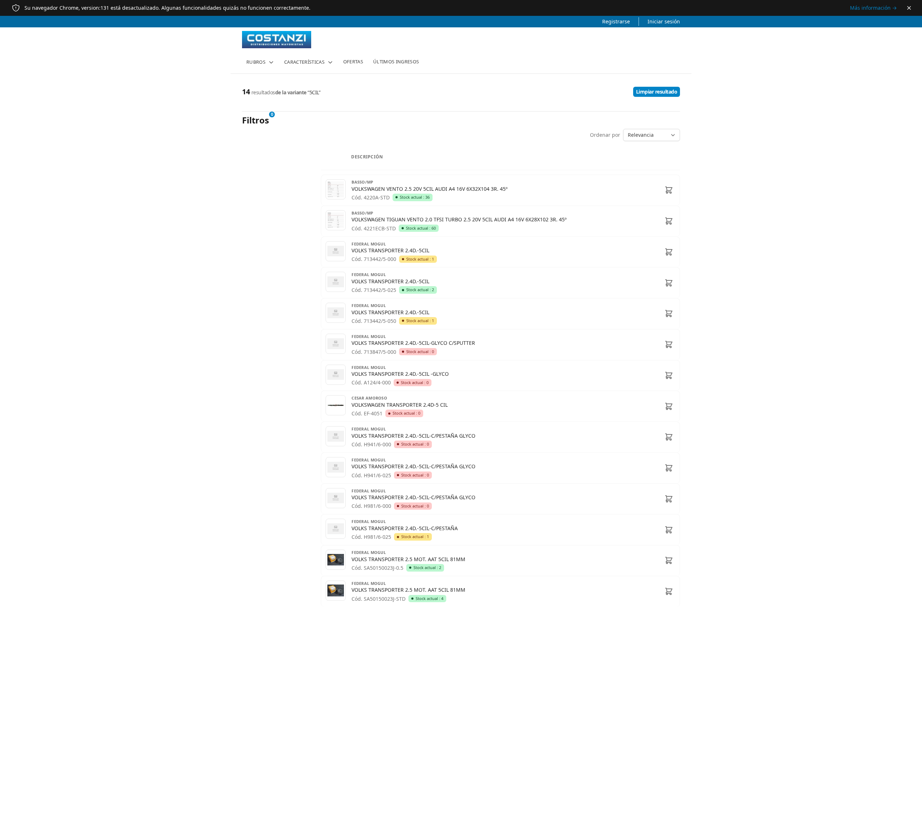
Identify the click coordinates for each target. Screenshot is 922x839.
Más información (873, 8)
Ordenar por (605, 134)
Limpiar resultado (656, 91)
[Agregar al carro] (668, 190)
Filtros (255, 120)
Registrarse (616, 21)
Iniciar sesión (664, 21)
